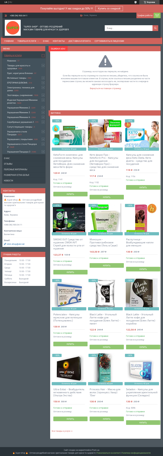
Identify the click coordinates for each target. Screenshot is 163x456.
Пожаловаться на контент (108, 453)
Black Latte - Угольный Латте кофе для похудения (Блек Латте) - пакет (105, 319)
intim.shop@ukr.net (16, 244)
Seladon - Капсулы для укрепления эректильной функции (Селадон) (141, 392)
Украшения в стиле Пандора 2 (22, 145)
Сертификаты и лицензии (109, 41)
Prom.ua (95, 450)
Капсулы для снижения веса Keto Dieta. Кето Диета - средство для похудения (140, 159)
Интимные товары (16, 77)
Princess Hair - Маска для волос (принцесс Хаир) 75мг (105, 392)
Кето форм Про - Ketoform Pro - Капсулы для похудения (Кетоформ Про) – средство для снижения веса (104, 162)
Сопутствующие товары (19, 126)
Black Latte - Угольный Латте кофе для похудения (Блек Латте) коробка (140, 319)
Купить (70, 194)
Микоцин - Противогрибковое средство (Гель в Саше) (103, 242)
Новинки (11, 60)
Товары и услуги (26, 41)
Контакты (59, 41)
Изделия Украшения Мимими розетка (22, 101)
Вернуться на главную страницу (105, 88)
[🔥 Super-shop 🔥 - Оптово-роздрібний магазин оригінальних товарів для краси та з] (13, 28)
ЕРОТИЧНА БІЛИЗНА (17, 82)
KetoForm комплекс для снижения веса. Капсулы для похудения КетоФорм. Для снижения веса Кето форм (69, 160)
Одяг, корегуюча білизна (20, 73)
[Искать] (155, 28)
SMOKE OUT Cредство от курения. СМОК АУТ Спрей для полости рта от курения (68, 244)
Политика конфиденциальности (136, 453)
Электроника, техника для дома (20, 89)
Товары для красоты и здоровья (18, 67)
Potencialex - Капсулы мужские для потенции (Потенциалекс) (67, 317)
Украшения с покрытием (20, 139)
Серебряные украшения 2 (20, 122)
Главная (9, 41)
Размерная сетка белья (16, 175)
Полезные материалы (15, 169)
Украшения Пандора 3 (18, 151)
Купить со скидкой (109, 8)
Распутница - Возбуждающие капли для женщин (139, 242)
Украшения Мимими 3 (18, 112)
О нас (46, 41)
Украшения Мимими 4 (18, 117)
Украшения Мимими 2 (18, 107)
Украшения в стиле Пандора (17, 133)
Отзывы (8, 164)
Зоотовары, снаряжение (20, 95)
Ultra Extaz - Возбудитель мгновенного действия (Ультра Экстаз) (68, 392)
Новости (8, 180)
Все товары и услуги (61, 431)
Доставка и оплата (79, 41)
